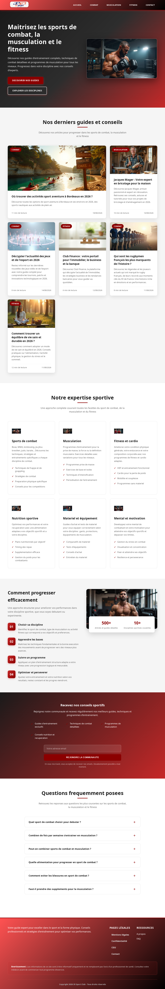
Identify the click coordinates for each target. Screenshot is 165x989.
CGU (114, 947)
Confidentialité (119, 941)
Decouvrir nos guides (25, 80)
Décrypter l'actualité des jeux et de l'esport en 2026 (31, 258)
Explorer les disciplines (27, 90)
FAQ (139, 938)
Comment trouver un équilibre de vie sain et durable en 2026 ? (26, 337)
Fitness (133, 5)
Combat (94, 5)
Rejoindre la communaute (82, 757)
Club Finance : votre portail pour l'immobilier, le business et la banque (82, 259)
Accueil (77, 5)
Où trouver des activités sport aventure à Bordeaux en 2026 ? (52, 196)
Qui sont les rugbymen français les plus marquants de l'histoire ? (132, 259)
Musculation (114, 5)
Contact (150, 5)
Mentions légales (120, 934)
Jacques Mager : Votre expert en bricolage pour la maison (133, 181)
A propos (141, 934)
